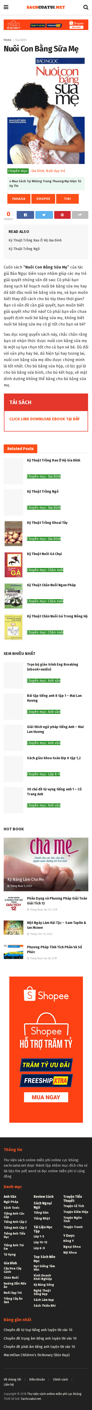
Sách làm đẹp (44, 1300)
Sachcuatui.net (31, 1398)
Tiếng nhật (42, 1218)
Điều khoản (37, 1379)
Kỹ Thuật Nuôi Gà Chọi (44, 554)
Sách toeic (11, 1207)
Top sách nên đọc (44, 1259)
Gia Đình (20, 40)
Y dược (69, 1236)
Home (7, 40)
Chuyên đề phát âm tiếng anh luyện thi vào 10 (39, 1347)
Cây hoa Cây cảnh (12, 1270)
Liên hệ (9, 1384)
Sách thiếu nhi (45, 1305)
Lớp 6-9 (39, 1248)
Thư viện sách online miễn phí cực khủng (54, 1394)
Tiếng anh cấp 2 (15, 1222)
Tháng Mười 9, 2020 (21, 886)
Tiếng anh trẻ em (14, 1247)
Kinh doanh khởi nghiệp (43, 1277)
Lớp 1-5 (39, 1236)
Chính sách (60, 1379)
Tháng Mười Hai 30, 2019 (43, 909)
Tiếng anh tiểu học (14, 1235)
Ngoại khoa (72, 1246)
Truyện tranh (73, 1227)
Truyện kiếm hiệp (75, 1212)
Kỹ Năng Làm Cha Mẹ (25, 879)
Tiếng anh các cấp (14, 1215)
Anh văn (10, 1197)
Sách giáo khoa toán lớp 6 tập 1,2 (54, 758)
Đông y (68, 1241)
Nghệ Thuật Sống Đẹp (42, 1292)
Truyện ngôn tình (72, 1219)
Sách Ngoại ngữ (43, 1205)
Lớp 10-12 (40, 1242)
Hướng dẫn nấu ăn (15, 1285)
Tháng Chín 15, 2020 (41, 934)
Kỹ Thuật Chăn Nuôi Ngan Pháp (51, 585)
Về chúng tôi (12, 1379)
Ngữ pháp (11, 1202)
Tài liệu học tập (43, 1229)
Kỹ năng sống (44, 1284)
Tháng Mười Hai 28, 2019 (43, 958)
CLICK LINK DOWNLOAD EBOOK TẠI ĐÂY (44, 419)
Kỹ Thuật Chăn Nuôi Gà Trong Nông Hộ (57, 616)
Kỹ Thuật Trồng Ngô (24, 249)
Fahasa (19, 199)
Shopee (43, 199)
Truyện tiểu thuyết (72, 1199)
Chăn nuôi (11, 1277)
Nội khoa (70, 1252)
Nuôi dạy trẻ (55, 171)
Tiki (67, 199)
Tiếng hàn (41, 1212)
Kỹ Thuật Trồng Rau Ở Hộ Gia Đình (35, 240)
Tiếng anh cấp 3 (15, 1227)
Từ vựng (10, 1254)
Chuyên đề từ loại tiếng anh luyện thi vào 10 (38, 1330)
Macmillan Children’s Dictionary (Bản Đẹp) (37, 1355)
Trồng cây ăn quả (13, 1300)
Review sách (43, 1197)
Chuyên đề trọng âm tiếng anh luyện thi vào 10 (40, 1338)
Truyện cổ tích (73, 1206)
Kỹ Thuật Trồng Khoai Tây (47, 523)
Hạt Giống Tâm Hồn (44, 1268)
